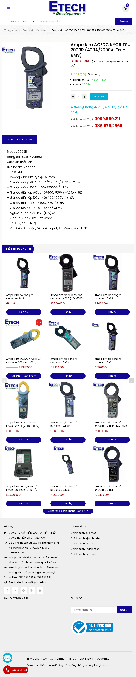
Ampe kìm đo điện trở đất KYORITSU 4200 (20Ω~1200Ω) (68, 296)
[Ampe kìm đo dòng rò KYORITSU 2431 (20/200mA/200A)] (112, 336)
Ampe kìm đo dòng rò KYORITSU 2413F (108, 488)
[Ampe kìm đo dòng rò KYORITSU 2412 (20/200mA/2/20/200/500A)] (24, 272)
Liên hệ (60, 658)
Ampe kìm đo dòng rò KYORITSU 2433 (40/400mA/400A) (63, 488)
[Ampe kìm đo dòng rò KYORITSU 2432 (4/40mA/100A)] (112, 272)
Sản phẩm (48, 658)
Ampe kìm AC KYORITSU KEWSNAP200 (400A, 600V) (22, 424)
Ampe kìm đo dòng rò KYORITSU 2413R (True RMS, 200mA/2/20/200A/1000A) (111, 424)
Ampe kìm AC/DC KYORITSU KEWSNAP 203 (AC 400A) (23, 360)
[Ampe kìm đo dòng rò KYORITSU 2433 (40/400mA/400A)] (68, 464)
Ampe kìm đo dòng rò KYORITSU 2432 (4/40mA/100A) (108, 296)
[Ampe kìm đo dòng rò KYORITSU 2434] (68, 336)
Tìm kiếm (123, 21)
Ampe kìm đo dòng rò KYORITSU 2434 (63, 360)
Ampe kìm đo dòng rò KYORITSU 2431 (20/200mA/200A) (108, 360)
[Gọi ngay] (7, 669)
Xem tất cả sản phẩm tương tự (67, 511)
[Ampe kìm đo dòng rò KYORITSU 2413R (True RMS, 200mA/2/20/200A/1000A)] (112, 400)
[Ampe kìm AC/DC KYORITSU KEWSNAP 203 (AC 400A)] (24, 336)
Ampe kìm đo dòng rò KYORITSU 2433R (63, 424)
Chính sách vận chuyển (85, 538)
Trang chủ (33, 658)
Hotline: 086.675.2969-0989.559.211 (30, 577)
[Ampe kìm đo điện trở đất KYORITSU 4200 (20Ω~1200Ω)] (68, 272)
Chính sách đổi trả (82, 543)
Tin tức (72, 658)
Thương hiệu (101, 658)
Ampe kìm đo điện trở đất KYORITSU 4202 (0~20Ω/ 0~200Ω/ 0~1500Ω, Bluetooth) (22, 488)
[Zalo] (7, 658)
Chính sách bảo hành (84, 554)
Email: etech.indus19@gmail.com (29, 582)
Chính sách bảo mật (83, 533)
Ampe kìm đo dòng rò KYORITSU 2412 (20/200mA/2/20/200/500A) (23, 296)
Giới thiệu (85, 658)
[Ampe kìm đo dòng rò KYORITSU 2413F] (112, 464)
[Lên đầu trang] (128, 665)
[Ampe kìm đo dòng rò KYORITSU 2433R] (68, 400)
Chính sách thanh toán (85, 549)
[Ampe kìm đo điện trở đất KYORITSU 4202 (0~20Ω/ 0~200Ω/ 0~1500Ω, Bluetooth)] (24, 464)
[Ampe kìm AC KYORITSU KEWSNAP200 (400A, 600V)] (24, 400)
